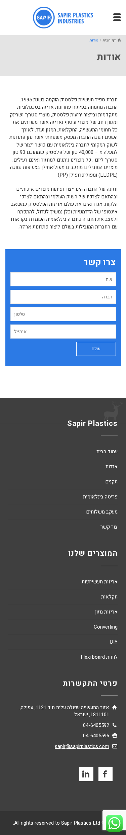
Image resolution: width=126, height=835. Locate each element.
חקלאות (109, 596)
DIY (114, 642)
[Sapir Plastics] (63, 17)
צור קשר (109, 527)
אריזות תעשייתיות (100, 581)
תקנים (111, 481)
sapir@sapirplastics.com (82, 746)
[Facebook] (105, 774)
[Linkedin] (86, 774)
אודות (112, 466)
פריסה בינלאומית (100, 496)
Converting (106, 627)
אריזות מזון (106, 612)
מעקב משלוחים (102, 512)
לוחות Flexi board (99, 657)
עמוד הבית (107, 451)
